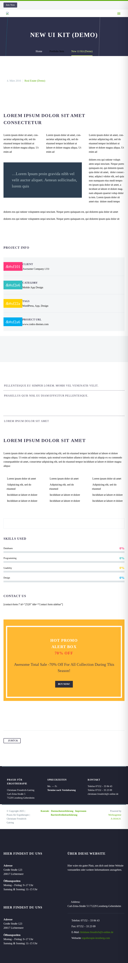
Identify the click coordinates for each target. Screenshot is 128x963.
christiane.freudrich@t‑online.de (103, 794)
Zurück (13, 740)
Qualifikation (70, 18)
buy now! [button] (64, 684)
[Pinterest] (19, 720)
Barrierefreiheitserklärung (64, 815)
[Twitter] (13, 720)
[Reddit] (38, 720)
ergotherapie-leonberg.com (96, 938)
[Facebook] (6, 720)
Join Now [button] (10, 5)
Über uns (48, 18)
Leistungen (94, 18)
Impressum (80, 811)
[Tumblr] (25, 720)
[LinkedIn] (32, 720)
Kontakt (45, 811)
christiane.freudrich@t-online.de (96, 932)
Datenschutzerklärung (62, 811)
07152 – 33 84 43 (90, 920)
